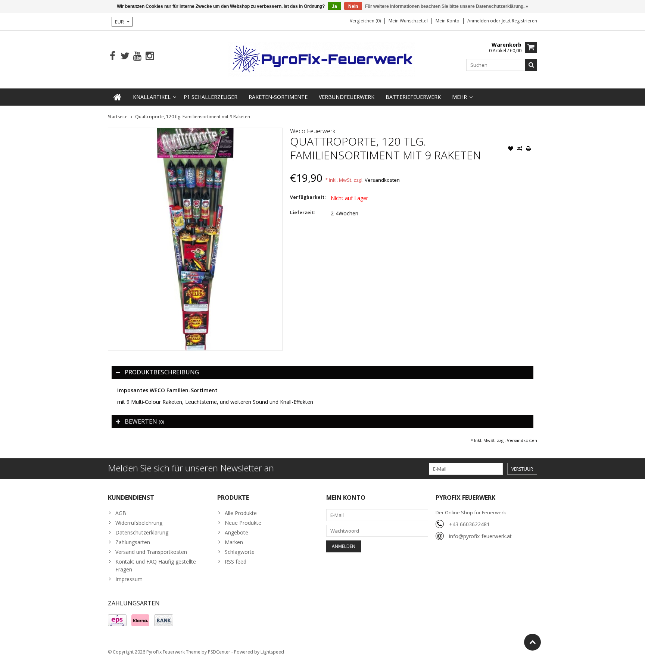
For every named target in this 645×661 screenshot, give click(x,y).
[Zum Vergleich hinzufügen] (519, 149)
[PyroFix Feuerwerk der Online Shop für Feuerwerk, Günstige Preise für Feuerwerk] (322, 58)
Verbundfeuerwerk (346, 96)
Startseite (118, 116)
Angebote (236, 532)
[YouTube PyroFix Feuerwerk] (137, 56)
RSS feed (235, 561)
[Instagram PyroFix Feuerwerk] (149, 56)
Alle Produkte (241, 513)
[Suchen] (531, 65)
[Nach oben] (532, 642)
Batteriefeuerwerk (413, 96)
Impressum (129, 579)
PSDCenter (219, 652)
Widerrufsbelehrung (138, 522)
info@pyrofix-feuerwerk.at (480, 536)
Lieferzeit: (302, 212)
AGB (120, 513)
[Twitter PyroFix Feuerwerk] (125, 56)
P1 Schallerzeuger (210, 96)
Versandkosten (382, 180)
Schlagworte (240, 551)
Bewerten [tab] (144, 421)
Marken (234, 542)
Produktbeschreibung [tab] (162, 372)
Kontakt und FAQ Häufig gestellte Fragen (155, 565)
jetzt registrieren (519, 21)
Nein (353, 6)
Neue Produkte (243, 522)
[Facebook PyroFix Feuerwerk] (112, 56)
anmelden (478, 21)
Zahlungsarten (132, 542)
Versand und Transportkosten (151, 551)
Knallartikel (152, 96)
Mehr (459, 96)
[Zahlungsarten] (117, 620)
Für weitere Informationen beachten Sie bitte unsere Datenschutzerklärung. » (446, 6)
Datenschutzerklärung (141, 532)
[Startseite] (117, 97)
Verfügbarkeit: (308, 197)
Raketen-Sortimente (278, 96)
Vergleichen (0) (365, 21)
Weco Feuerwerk (312, 131)
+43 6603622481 (469, 524)
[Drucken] (528, 149)
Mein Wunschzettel (408, 21)
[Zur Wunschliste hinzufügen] (510, 149)
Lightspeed (272, 652)
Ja (334, 6)
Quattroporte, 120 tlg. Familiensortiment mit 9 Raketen (192, 116)
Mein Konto (447, 21)
